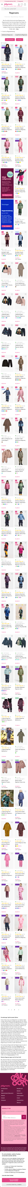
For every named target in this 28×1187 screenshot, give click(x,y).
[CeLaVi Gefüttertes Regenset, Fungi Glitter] (15, 286)
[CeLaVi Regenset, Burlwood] (6, 846)
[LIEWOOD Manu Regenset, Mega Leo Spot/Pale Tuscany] (5, 286)
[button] (2, 4)
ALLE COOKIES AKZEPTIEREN (14, 1180)
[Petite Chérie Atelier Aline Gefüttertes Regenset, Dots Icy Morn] (2, 690)
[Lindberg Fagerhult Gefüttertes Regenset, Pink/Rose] (5, 721)
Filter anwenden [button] (10, 39)
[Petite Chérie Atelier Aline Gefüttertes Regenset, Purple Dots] (5, 690)
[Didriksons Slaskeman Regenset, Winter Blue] (5, 504)
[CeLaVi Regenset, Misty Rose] (5, 846)
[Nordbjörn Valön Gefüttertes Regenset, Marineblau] (18, 224)
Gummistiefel (11, 1054)
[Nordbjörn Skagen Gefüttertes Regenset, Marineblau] (2, 411)
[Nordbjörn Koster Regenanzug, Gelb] (6, 100)
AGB (2, 1090)
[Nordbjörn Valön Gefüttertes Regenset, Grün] (15, 224)
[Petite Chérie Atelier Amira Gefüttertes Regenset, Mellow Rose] (17, 877)
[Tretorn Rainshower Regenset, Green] (15, 473)
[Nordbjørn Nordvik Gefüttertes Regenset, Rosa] (15, 939)
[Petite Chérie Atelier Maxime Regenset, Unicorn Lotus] (17, 1001)
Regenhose (3, 1047)
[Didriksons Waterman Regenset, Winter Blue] (18, 504)
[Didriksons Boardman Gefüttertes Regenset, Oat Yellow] (3, 69)
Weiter (18, 1010)
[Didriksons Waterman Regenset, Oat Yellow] (18, 193)
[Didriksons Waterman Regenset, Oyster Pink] (17, 504)
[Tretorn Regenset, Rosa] (17, 473)
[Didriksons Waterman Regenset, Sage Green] (15, 504)
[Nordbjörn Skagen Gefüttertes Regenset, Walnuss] (20, 69)
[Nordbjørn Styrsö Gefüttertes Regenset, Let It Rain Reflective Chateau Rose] (2, 877)
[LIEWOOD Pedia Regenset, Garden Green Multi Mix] (15, 348)
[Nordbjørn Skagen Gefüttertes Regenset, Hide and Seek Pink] (2, 970)
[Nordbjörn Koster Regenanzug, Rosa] (3, 100)
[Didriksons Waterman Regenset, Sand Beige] (20, 504)
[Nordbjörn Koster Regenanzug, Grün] (2, 100)
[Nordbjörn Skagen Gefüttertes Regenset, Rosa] (15, 411)
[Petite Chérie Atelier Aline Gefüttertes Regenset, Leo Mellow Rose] (6, 690)
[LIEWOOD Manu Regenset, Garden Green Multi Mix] (3, 286)
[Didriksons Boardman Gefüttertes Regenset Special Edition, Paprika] (2, 566)
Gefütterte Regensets (7, 35)
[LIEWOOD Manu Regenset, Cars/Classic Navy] (2, 659)
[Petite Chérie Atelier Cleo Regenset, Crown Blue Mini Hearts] (15, 815)
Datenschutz (19, 1093)
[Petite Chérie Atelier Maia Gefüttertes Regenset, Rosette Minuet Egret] (2, 1001)
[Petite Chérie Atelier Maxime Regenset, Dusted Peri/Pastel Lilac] (18, 1001)
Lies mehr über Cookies (7, 1175)
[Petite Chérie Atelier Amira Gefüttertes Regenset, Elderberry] (18, 877)
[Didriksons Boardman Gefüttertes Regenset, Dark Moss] (15, 100)
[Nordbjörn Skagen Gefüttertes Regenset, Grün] (17, 69)
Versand (3, 1097)
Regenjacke (19, 1046)
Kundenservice (4, 1088)
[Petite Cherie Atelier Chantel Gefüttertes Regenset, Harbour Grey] (15, 970)
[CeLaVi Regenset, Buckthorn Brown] (2, 846)
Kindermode (7, 16)
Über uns (19, 1102)
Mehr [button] (17, 29)
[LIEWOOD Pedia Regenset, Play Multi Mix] (15, 628)
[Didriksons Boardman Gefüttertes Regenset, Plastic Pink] (5, 69)
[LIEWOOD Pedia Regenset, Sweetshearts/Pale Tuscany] (18, 628)
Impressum (3, 1100)
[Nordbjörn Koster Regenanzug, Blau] (5, 100)
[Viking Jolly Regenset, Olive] (15, 752)
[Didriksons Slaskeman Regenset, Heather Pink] (2, 504)
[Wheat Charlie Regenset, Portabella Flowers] (2, 473)
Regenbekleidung (14, 16)
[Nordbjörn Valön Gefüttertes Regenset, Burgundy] (17, 224)
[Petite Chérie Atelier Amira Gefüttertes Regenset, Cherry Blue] (15, 877)
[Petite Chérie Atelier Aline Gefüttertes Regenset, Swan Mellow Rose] (3, 690)
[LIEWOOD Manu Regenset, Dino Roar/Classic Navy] (6, 286)
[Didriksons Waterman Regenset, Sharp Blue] (17, 193)
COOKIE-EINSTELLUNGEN (14, 1184)
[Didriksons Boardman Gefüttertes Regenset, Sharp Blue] (6, 69)
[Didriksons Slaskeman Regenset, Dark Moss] (3, 504)
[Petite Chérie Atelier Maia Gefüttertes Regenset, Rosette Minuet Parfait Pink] (3, 1001)
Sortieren (20, 39)
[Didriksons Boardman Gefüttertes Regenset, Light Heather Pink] (17, 100)
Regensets (21, 16)
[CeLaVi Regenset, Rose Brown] (3, 846)
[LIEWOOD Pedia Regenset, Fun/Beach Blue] (17, 628)
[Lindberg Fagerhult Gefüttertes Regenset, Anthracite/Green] (3, 721)
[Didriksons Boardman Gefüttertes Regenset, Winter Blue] (20, 100)
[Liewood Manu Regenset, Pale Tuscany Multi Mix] (2, 286)
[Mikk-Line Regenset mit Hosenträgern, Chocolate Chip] (2, 442)
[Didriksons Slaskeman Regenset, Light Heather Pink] (6, 504)
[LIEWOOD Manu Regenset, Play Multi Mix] (15, 659)
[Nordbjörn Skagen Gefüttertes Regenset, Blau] (15, 69)
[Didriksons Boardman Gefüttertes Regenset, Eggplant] (18, 100)
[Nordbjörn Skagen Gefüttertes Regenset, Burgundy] (18, 69)
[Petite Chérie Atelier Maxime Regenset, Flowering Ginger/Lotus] (15, 1001)
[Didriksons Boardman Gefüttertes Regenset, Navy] (2, 69)
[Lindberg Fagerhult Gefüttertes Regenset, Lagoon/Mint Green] (2, 721)
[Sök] (3, 9)
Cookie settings (20, 1095)
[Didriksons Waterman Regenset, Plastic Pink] (15, 193)
